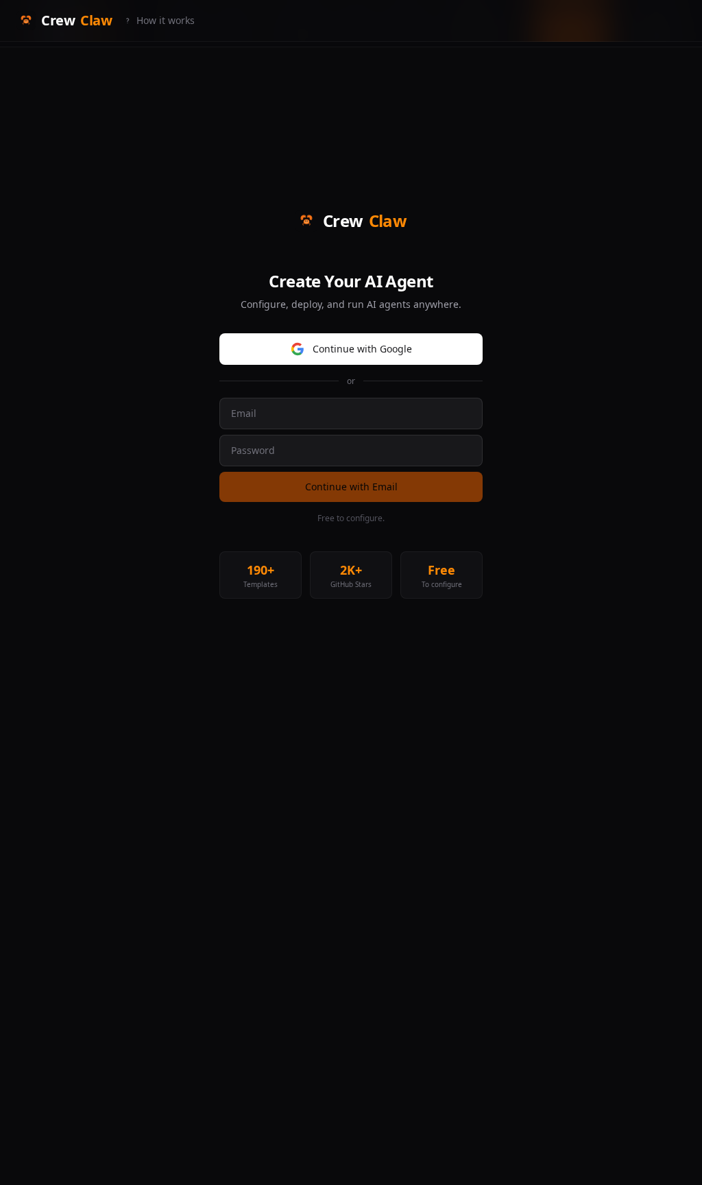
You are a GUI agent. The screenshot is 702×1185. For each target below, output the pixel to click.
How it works (165, 20)
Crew (76, 20)
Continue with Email (351, 486)
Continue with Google (362, 348)
